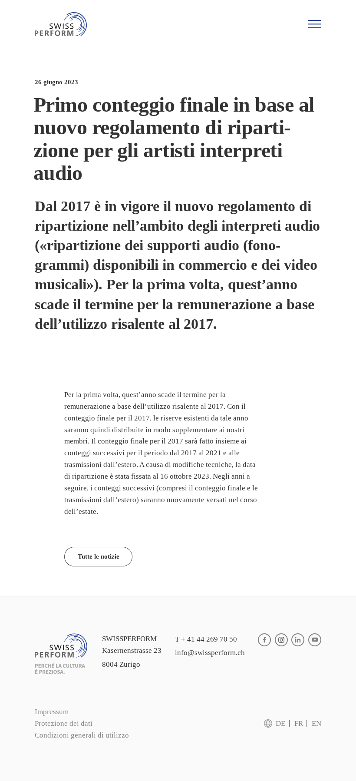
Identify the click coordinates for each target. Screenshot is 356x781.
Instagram (281, 639)
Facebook (264, 639)
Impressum (52, 712)
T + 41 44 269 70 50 (206, 639)
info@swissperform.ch (210, 653)
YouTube (314, 639)
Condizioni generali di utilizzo (82, 735)
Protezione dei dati (63, 723)
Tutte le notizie (98, 556)
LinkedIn (297, 639)
